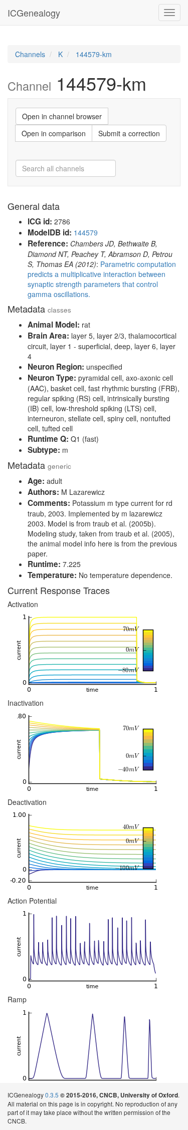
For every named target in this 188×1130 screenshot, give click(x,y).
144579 (86, 232)
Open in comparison (54, 133)
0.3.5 (52, 1094)
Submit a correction (129, 133)
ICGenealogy (34, 12)
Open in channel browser (62, 116)
